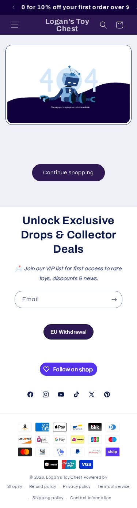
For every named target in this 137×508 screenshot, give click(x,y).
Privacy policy (77, 487)
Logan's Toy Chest (64, 477)
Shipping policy (48, 498)
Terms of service (114, 487)
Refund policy (42, 487)
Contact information (90, 498)
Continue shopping (68, 172)
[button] (15, 25)
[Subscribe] (114, 299)
